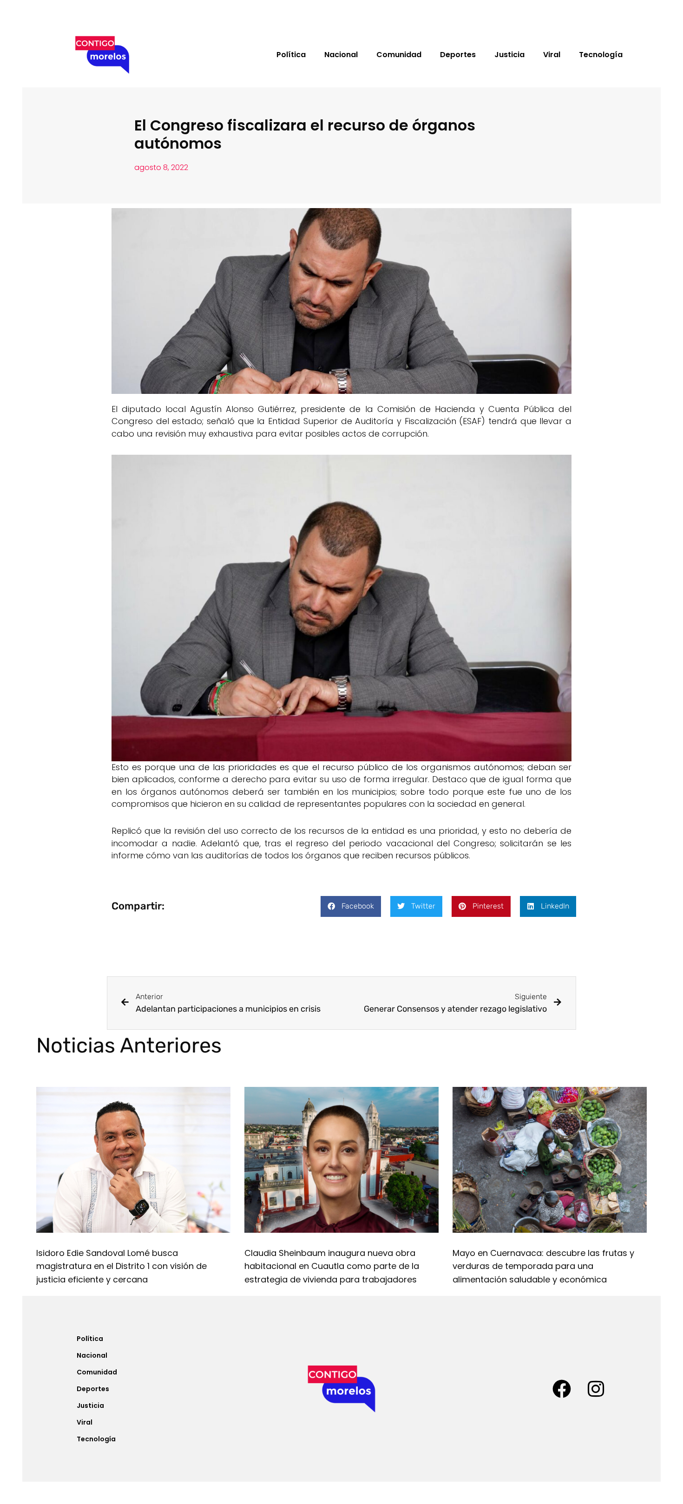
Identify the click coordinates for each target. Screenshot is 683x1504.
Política (291, 54)
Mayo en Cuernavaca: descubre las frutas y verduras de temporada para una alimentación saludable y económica (543, 1266)
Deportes (458, 54)
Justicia (509, 54)
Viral (551, 54)
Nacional (341, 54)
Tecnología (601, 54)
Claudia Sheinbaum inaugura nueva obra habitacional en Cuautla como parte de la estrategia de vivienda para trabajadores (331, 1266)
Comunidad (398, 54)
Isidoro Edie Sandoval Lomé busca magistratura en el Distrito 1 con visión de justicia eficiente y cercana (121, 1266)
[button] (351, 906)
